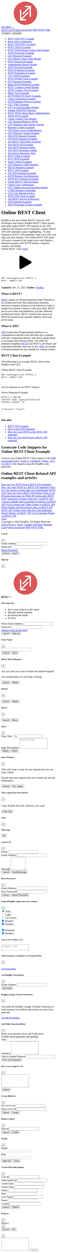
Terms (20, 524)
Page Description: (10, 747)
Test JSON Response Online (22, 150)
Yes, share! (17, 786)
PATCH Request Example (21, 70)
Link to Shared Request (13, 1056)
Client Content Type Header (22, 118)
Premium (47, 524)
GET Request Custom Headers (23, 133)
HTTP (4, 30)
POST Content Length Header (23, 87)
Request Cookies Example (21, 127)
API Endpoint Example (20, 201)
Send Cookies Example (20, 161)
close (3, 519)
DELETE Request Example (22, 136)
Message (5, 869)
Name (4, 851)
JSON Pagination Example (21, 73)
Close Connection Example (22, 98)
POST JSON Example (19, 47)
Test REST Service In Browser (23, 199)
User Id (5, 1177)
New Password (9, 891)
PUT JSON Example (18, 159)
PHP (35, 30)
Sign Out (7, 1161)
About (4, 524)
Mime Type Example (18, 93)
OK (4, 835)
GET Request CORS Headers (23, 164)
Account (17, 33)
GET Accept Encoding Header (23, 107)
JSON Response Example (21, 53)
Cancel (6, 553)
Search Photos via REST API (16, 513)
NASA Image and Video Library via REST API (30, 504)
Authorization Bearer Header (22, 64)
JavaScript (26, 30)
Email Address (8, 543)
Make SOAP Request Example (23, 84)
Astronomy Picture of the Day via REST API (30, 498)
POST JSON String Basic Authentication (29, 113)
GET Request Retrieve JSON (23, 121)
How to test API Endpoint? (21, 429)
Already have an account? (14, 630)
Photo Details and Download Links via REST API (27, 507)
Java (52, 461)
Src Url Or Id (8, 1105)
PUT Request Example (19, 81)
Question (5, 1053)
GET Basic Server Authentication (25, 130)
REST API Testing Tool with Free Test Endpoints (26, 510)
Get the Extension (10, 1017)
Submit (6, 1089)
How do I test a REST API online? (25, 493)
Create (15, 1112)
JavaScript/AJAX (10, 461)
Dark (7, 911)
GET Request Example (19, 56)
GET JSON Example (18, 76)
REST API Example (18, 170)
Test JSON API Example (20, 144)
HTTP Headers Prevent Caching (24, 101)
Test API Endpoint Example (22, 173)
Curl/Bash (35, 461)
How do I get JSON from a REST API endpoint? (26, 484)
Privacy (12, 524)
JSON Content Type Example (23, 90)
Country (5, 1203)
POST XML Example (19, 156)
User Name (7, 1197)
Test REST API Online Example (24, 141)
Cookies (28, 524)
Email (4, 1148)
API (3, 332)
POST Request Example (20, 61)
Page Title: (6, 736)
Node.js (24, 461)
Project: (5, 1223)
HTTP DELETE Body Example (24, 96)
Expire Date (7, 1187)
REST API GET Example (21, 38)
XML (48, 30)
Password (6, 546)
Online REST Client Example (23, 181)
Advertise (37, 524)
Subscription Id (9, 1180)
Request (9, 921)
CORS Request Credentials (22, 190)
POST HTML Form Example (23, 78)
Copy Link (7, 811)
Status (4, 1190)
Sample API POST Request (22, 110)
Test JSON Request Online (21, 147)
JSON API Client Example (21, 196)
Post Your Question (12, 1060)
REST (4, 299)
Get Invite (7, 988)
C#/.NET (6, 464)
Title (3, 1039)
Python (17, 30)
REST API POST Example (22, 44)
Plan (3, 1154)
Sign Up (16, 633)
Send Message (19, 872)
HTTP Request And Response (23, 176)
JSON (41, 30)
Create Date (7, 1183)
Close (16, 1161)
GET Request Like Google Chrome (26, 124)
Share (14, 751)
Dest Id (5, 1128)
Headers (9, 924)
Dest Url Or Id (8, 1109)
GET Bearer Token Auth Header (24, 58)
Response (10, 930)
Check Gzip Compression (21, 184)
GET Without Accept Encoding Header (28, 187)
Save (14, 653)
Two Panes (10, 917)
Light (8, 914)
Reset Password (9, 550)
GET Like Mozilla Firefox (21, 193)
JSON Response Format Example (25, 204)
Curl (10, 30)
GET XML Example (18, 104)
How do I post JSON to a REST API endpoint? (25, 487)
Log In (15, 553)
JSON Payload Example (20, 67)
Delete (15, 682)
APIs (41, 346)
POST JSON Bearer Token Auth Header (28, 50)
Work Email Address (11, 623)
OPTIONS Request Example (22, 139)
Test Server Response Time (21, 153)
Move (14, 720)
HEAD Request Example (21, 167)
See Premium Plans (8, 969)
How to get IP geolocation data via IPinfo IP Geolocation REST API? (28, 496)
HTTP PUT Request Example (23, 179)
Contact (6, 33)
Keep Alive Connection (20, 41)
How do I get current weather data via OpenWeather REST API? (28, 490)
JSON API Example (18, 116)
